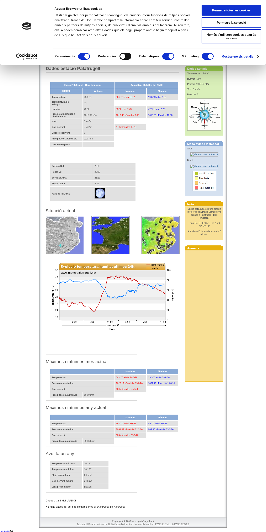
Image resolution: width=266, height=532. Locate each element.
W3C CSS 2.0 (182, 524)
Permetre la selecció (231, 22)
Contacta (5, 531)
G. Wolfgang (114, 524)
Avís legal (81, 524)
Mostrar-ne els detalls (237, 56)
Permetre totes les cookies (231, 10)
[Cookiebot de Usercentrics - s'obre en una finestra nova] (27, 56)
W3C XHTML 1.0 (165, 524)
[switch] (125, 56)
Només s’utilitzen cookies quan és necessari (231, 36)
